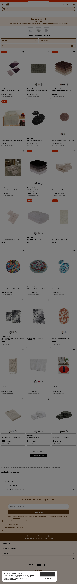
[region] (29, 576)
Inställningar (47, 578)
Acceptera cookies (47, 574)
